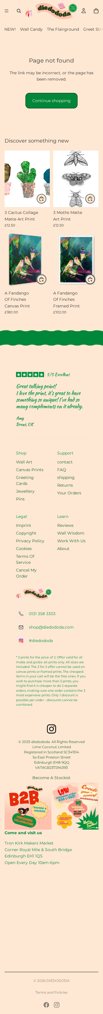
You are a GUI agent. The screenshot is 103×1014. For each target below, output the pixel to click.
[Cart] (96, 11)
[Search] (19, 11)
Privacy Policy (30, 540)
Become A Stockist (51, 777)
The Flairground (63, 29)
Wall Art (24, 462)
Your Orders (69, 493)
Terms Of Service (25, 559)
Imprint (23, 525)
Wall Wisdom (70, 533)
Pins (20, 499)
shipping (66, 477)
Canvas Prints (29, 469)
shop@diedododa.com (51, 627)
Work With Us (71, 540)
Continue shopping (51, 100)
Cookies (24, 548)
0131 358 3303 (42, 613)
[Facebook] (46, 1004)
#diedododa (41, 640)
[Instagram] (56, 1004)
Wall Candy (31, 29)
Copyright (26, 533)
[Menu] (6, 10)
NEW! (10, 29)
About (63, 548)
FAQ (61, 469)
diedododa (58, 980)
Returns (65, 485)
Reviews (65, 525)
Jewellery (25, 491)
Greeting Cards (25, 480)
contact (65, 462)
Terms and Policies (51, 992)
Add (46, 198)
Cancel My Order (26, 573)
